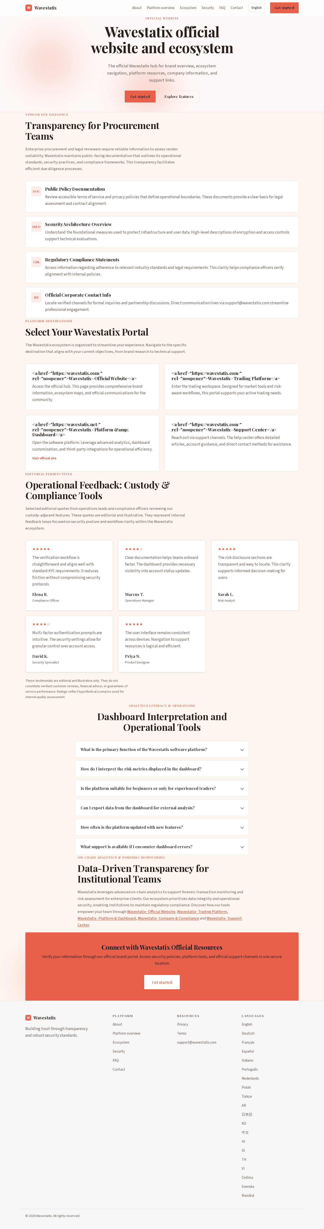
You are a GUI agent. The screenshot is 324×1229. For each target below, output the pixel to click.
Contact (237, 7)
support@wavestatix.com (247, 303)
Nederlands (250, 1078)
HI (243, 1141)
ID (243, 1150)
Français (248, 1042)
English (257, 7)
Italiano (247, 1060)
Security (208, 7)
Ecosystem (188, 7)
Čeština (247, 1177)
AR (244, 1105)
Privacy (182, 1024)
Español (248, 1051)
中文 (245, 1132)
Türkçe (247, 1096)
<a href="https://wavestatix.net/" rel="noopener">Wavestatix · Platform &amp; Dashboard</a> (80, 429)
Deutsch (248, 1033)
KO (244, 1123)
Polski (246, 1087)
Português (250, 1069)
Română (248, 1195)
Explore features (178, 96)
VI (243, 1168)
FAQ (222, 7)
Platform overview (161, 7)
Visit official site (44, 458)
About (137, 7)
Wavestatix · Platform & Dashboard (107, 918)
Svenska (248, 1186)
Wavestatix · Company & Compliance (168, 918)
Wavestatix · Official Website (151, 912)
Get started (284, 7)
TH (244, 1159)
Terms (181, 1033)
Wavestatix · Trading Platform (202, 912)
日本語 (247, 1114)
